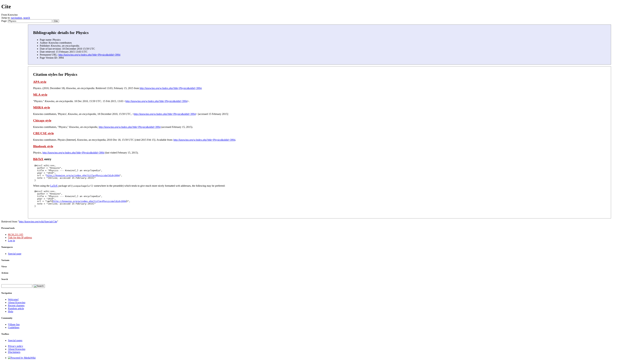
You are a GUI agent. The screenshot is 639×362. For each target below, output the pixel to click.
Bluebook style (43, 146)
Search (4, 279)
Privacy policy (15, 346)
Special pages (15, 340)
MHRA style (41, 107)
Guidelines (13, 327)
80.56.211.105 (15, 234)
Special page (14, 253)
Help (10, 311)
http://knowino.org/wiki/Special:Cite (38, 221)
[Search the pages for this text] (39, 286)
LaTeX (54, 185)
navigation (16, 17)
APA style (39, 82)
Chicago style (42, 120)
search (26, 17)
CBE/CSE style (43, 133)
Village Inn (14, 324)
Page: (4, 20)
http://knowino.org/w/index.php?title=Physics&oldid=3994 (89, 54)
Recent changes (16, 305)
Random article (16, 308)
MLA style (40, 94)
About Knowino (16, 302)
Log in (11, 240)
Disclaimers (14, 352)
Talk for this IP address (20, 237)
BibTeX (38, 159)
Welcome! (13, 299)
